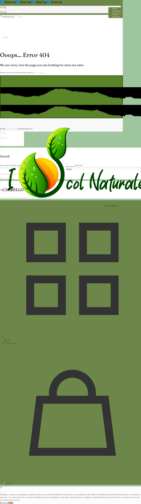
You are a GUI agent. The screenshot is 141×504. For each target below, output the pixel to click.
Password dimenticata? (8, 174)
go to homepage (40, 72)
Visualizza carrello (21, 197)
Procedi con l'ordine (7, 197)
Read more (4, 503)
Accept (11, 503)
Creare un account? (7, 178)
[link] (20, 17)
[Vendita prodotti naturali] (31, 2)
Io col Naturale (11, 129)
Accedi (69, 169)
